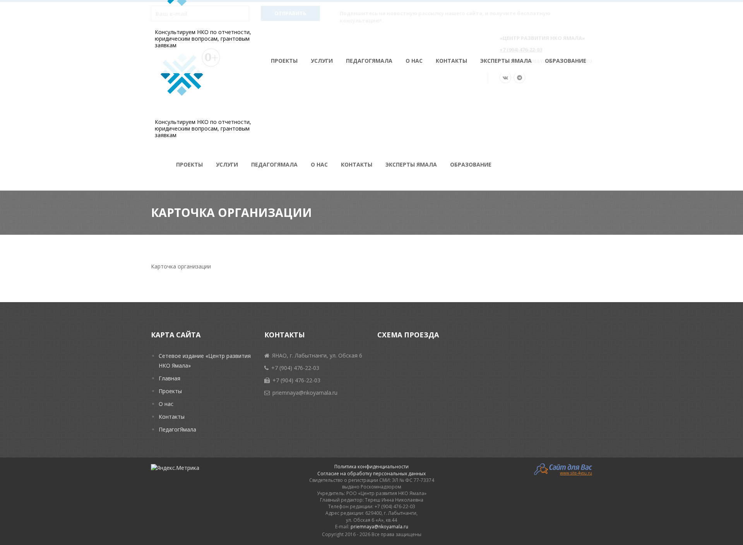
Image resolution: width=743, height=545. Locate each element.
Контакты (451, 60)
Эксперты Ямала (506, 60)
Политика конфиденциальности (371, 466)
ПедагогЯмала (369, 60)
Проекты (284, 60)
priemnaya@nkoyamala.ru (379, 526)
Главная (169, 378)
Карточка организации (181, 266)
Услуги (322, 60)
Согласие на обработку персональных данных (371, 473)
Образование (565, 60)
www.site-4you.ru (576, 472)
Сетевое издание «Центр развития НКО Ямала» (205, 360)
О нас (414, 60)
